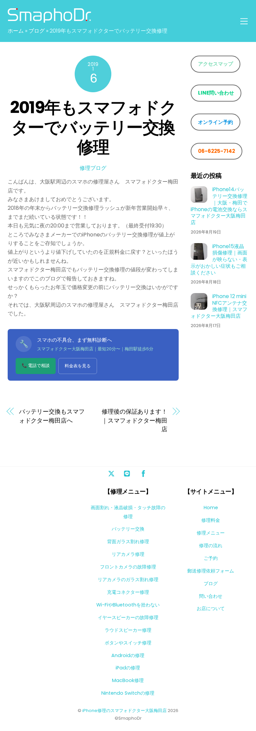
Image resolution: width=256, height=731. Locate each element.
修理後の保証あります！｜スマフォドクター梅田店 (134, 420)
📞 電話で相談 (36, 365)
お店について (211, 608)
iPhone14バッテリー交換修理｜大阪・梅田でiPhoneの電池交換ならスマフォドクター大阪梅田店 (219, 206)
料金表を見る (78, 366)
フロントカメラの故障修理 (128, 566)
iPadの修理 (128, 667)
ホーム (16, 31)
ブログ (37, 31)
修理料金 (210, 520)
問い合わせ (210, 596)
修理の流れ (210, 545)
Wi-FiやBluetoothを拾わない (128, 604)
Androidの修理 (127, 655)
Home (211, 507)
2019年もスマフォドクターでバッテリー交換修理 (93, 127)
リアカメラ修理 (128, 554)
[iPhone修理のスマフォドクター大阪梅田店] (49, 19)
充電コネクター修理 (128, 592)
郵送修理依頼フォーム (210, 570)
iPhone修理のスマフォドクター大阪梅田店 (124, 710)
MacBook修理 (128, 680)
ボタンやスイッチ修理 (128, 642)
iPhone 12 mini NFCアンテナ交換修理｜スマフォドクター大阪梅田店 (219, 306)
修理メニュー (211, 533)
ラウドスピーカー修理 (128, 630)
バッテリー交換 (128, 529)
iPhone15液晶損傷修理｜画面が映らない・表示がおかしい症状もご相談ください (219, 259)
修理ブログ (93, 168)
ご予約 (211, 558)
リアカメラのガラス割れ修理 (128, 579)
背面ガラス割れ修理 (128, 541)
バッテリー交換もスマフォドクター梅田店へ (52, 415)
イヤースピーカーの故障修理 (128, 617)
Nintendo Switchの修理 (127, 693)
